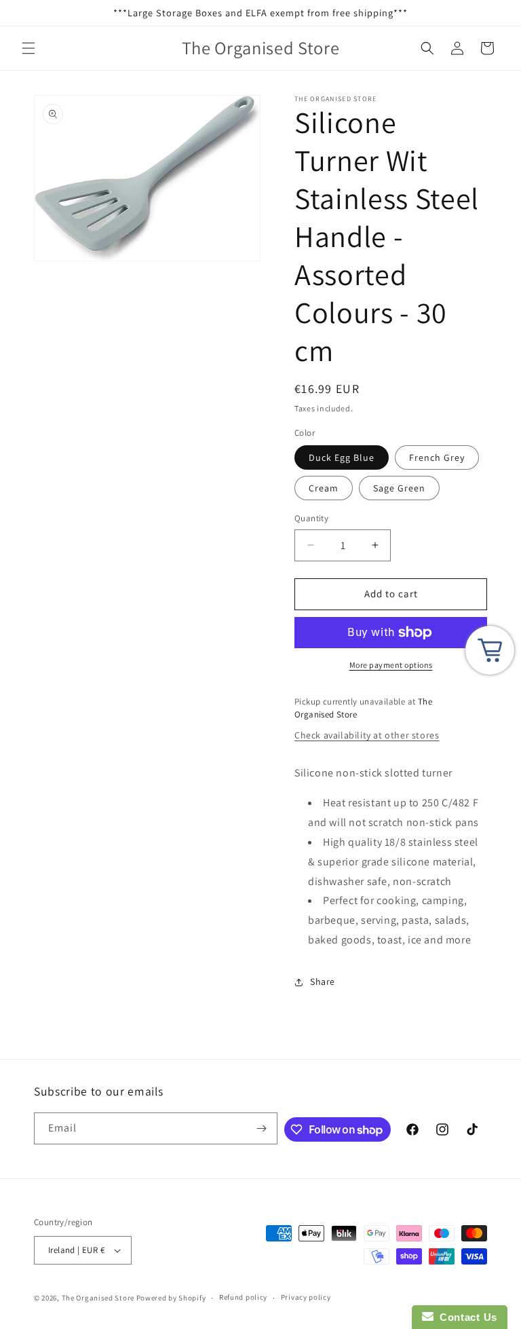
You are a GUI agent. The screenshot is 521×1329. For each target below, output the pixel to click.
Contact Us (465, 1317)
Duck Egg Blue (341, 457)
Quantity (311, 518)
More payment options (391, 665)
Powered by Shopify (171, 1298)
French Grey (437, 457)
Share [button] (322, 981)
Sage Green (399, 488)
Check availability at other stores (366, 735)
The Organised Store (98, 1298)
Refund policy (243, 1297)
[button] (28, 48)
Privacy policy (306, 1297)
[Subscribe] (262, 1128)
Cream (324, 488)
